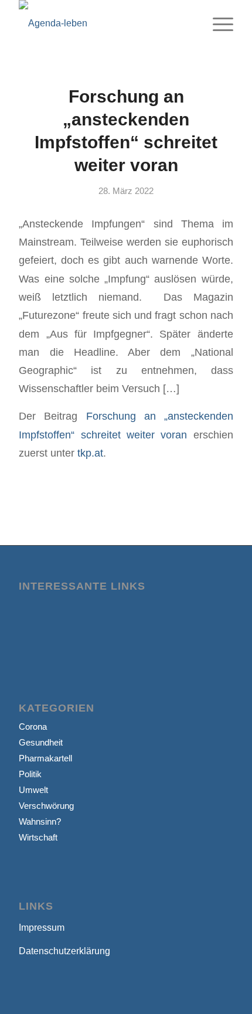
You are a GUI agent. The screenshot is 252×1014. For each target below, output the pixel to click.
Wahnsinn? (40, 821)
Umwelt (33, 790)
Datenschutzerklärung (64, 951)
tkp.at (90, 453)
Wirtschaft (38, 837)
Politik (30, 774)
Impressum (41, 928)
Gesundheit (41, 742)
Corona (33, 726)
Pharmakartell (45, 758)
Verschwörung (46, 806)
